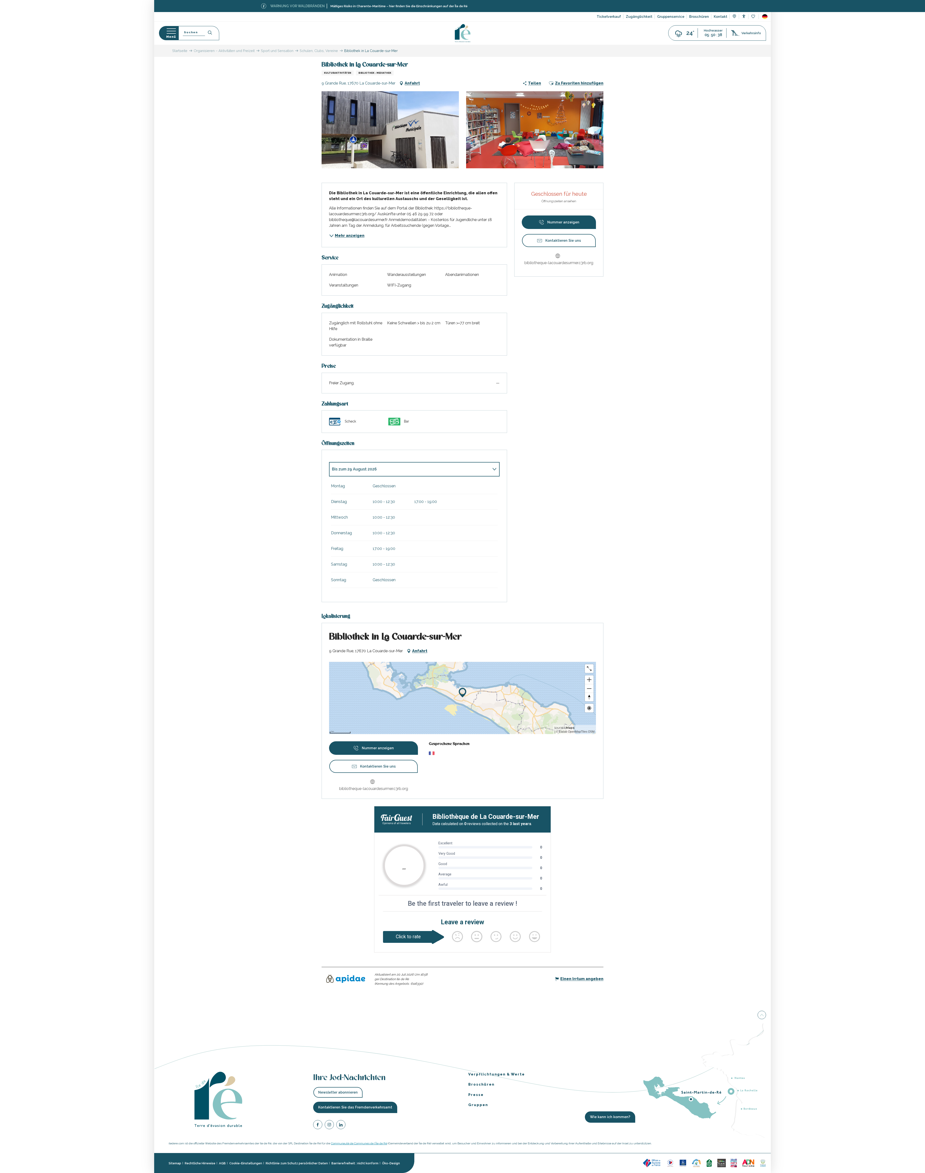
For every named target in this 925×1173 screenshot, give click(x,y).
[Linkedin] (340, 1125)
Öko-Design (391, 1163)
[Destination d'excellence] (670, 1162)
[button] (764, 16)
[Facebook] (317, 1125)
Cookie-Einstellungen (245, 1163)
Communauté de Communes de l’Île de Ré (359, 1143)
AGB (222, 1163)
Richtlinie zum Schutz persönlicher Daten (297, 1163)
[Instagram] (329, 1125)
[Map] (734, 17)
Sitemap (175, 1163)
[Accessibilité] (743, 16)
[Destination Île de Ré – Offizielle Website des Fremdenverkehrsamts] (462, 33)
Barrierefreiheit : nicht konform (354, 1163)
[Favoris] (753, 16)
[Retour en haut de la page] (762, 1015)
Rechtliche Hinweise (200, 1163)
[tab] (409, 469)
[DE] (764, 16)
